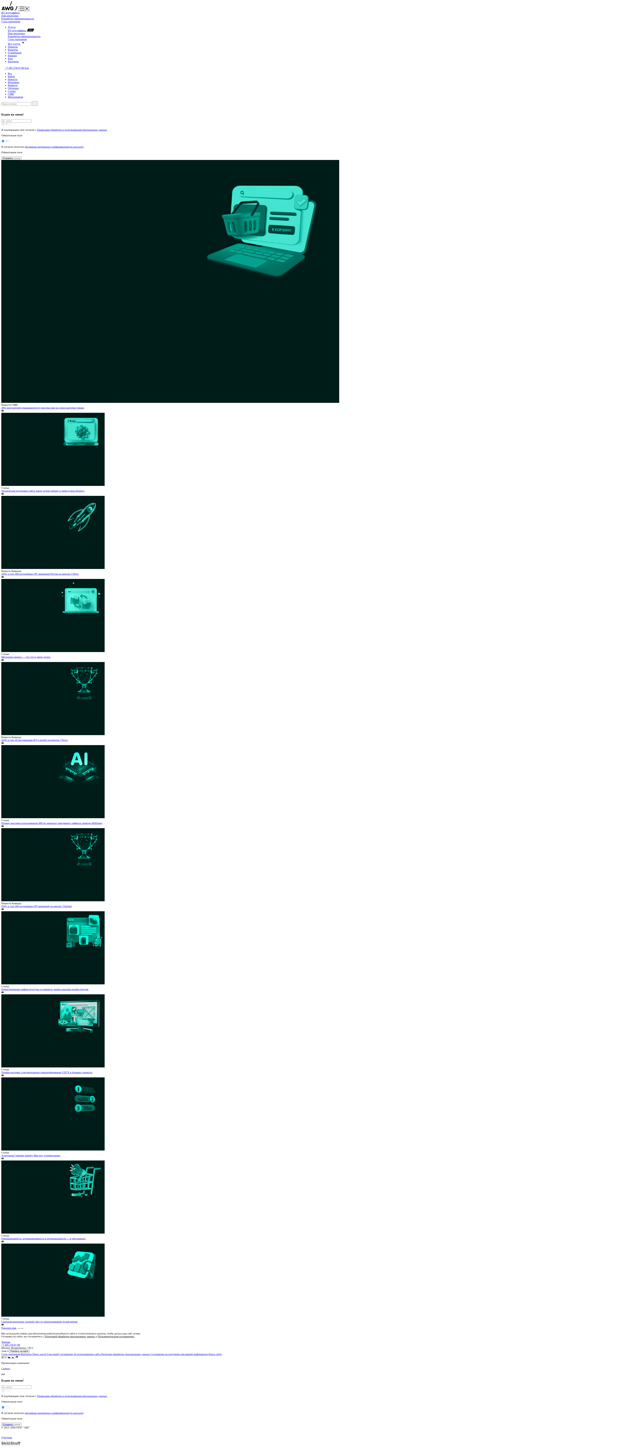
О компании (14, 52)
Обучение (13, 88)
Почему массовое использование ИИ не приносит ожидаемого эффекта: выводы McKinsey (52, 823)
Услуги (12, 27)
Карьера (12, 55)
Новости (12, 79)
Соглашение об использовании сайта (80, 1354)
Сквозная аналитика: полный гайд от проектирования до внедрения (39, 1321)
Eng (27, 68)
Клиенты (13, 49)
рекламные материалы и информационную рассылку (54, 146)
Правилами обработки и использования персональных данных (72, 130)
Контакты (13, 61)
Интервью (13, 82)
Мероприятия (15, 97)
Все (10, 73)
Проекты (13, 46)
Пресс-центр (39, 1354)
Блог (10, 58)
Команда (12, 85)
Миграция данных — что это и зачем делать (25, 657)
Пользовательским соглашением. (116, 1336)
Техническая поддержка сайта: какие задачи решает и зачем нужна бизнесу (43, 491)
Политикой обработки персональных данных (70, 1336)
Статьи (12, 91)
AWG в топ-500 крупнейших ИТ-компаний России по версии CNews (40, 574)
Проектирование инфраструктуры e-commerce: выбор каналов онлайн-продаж (44, 989)
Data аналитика (9, 15)
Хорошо (5, 1342)
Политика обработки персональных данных (126, 1354)
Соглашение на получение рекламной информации (179, 1354)
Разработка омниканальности (17, 18)
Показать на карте (19, 1351)
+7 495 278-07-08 (15, 68)
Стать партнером (10, 21)
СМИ (11, 94)
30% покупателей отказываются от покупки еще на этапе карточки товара (42, 407)
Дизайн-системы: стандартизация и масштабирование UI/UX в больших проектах (46, 1072)
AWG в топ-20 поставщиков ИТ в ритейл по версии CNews (34, 740)
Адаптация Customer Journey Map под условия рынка (30, 1155)
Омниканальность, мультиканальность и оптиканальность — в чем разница (43, 1238)
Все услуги (14, 44)
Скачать (5, 1368)
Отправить (8, 158)
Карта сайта (215, 1354)
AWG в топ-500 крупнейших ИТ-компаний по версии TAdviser (36, 906)
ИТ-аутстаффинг (10, 12)
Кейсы (11, 76)
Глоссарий (53, 1354)
